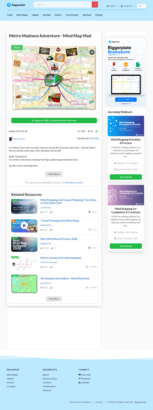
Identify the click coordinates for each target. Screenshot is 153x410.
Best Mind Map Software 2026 (58, 239)
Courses (11, 386)
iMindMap (94, 138)
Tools (9, 14)
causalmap (45, 207)
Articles (47, 14)
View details (126, 177)
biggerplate (45, 225)
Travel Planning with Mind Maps (59, 220)
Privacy (99, 402)
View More (53, 174)
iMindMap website (74, 182)
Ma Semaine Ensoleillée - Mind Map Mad (64, 278)
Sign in (113, 6)
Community (72, 14)
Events (58, 14)
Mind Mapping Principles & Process (126, 141)
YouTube (86, 374)
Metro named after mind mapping (60, 257)
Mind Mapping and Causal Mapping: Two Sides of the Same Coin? (68, 201)
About (46, 374)
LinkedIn (85, 382)
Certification (49, 386)
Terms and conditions (80, 402)
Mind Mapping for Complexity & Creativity (125, 210)
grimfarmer (19, 139)
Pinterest (86, 378)
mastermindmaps (49, 262)
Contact (47, 382)
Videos (35, 14)
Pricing (98, 14)
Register (128, 6)
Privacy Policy (50, 378)
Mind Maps (22, 14)
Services (87, 14)
